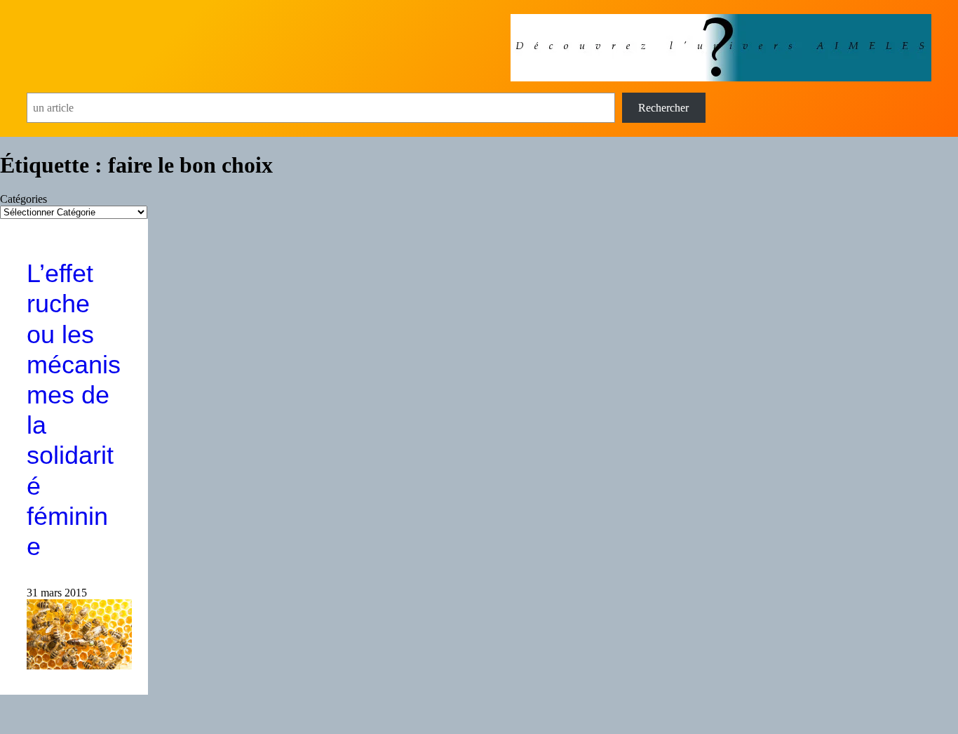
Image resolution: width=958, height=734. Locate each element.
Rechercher (663, 108)
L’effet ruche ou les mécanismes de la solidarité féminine (74, 410)
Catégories (23, 199)
